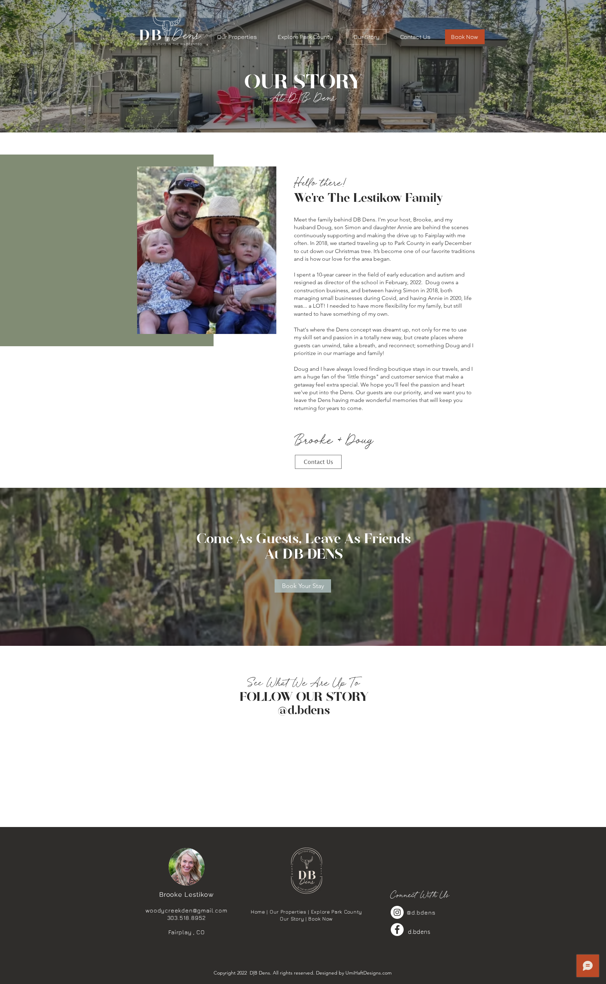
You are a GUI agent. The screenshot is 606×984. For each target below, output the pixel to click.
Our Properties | (290, 912)
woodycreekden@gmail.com (186, 910)
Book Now (320, 919)
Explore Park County (336, 912)
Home (258, 912)
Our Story (292, 919)
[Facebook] (397, 929)
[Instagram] (397, 912)
